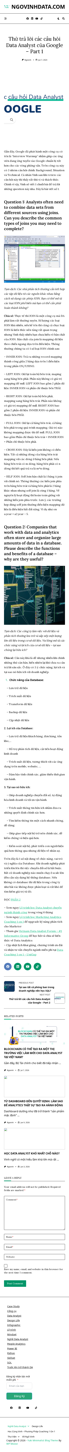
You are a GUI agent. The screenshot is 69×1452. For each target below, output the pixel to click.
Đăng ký (19, 1396)
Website (10, 1256)
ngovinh (27, 60)
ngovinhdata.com (38, 6)
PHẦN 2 (16, 899)
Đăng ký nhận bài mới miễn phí (18, 1378)
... (60, 1063)
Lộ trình (11, 1329)
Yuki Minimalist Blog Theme (42, 1440)
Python (11, 1353)
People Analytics (16, 1343)
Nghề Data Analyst (17, 1339)
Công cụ (11, 1311)
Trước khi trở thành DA (20, 1367)
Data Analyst (14, 1315)
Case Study (13, 1306)
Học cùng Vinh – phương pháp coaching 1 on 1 (31, 1431)
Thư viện (12, 1436)
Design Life (13, 1320)
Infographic (13, 1325)
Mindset (11, 1334)
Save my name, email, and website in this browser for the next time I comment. (33, 1271)
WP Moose (12, 1443)
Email (9, 1246)
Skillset (11, 1357)
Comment (12, 1199)
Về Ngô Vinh (28, 1436)
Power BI (12, 1348)
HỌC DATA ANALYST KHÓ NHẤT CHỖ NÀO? (32, 1153)
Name (9, 1236)
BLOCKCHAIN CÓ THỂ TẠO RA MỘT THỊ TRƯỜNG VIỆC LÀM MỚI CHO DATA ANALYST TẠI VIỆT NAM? (33, 1053)
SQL (9, 1362)
